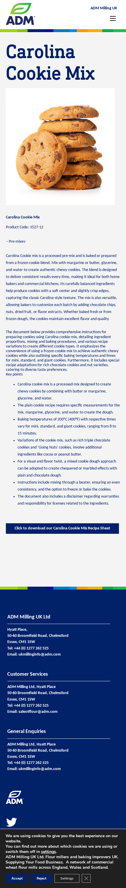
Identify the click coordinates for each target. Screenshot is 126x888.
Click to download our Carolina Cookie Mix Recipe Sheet (62, 528)
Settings (67, 878)
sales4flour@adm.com (37, 712)
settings (48, 851)
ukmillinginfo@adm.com (39, 654)
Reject (41, 878)
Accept (17, 878)
